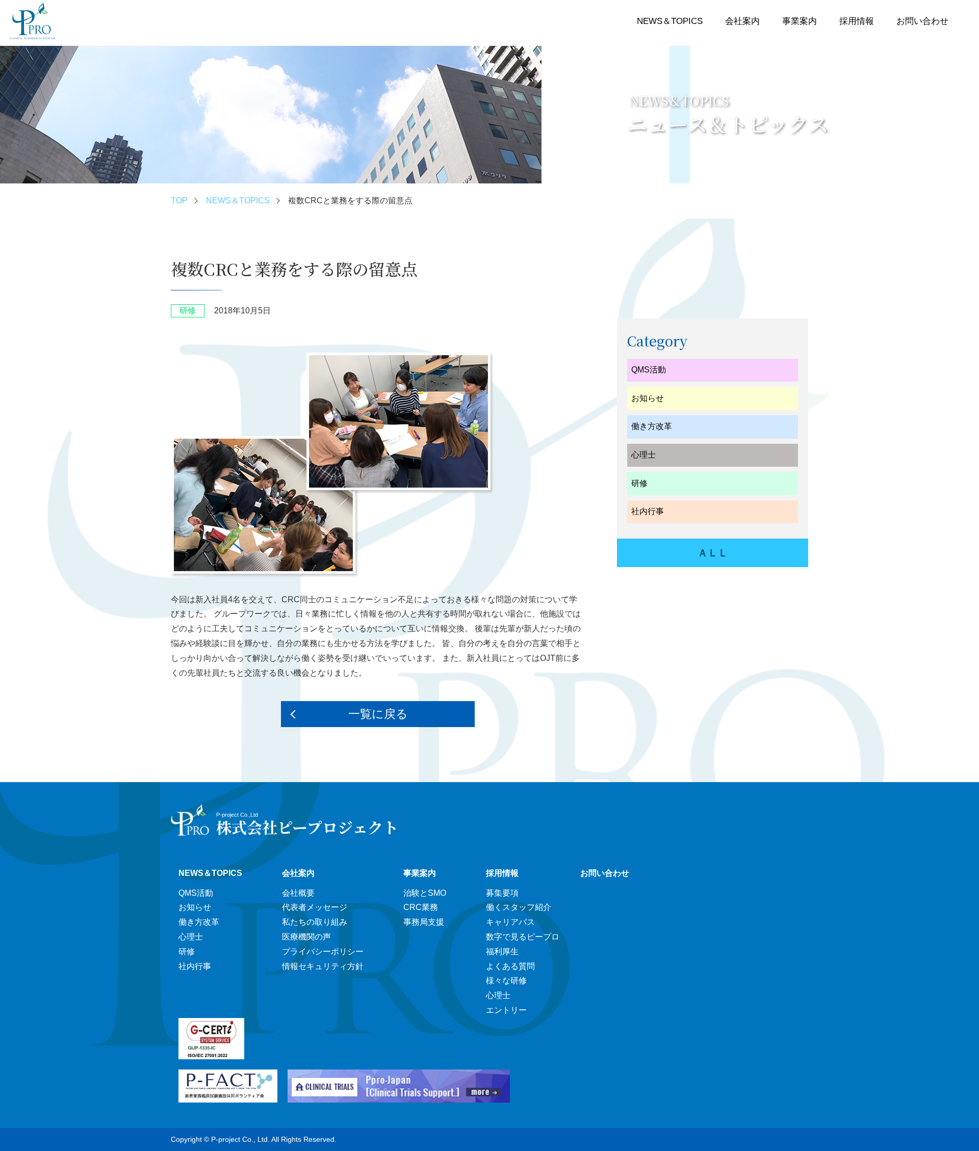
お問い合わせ (922, 21)
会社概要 (298, 893)
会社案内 (742, 21)
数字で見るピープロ (522, 936)
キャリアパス (510, 922)
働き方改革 (651, 426)
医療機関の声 (306, 936)
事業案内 (799, 21)
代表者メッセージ (314, 907)
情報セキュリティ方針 (323, 966)
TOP (179, 200)
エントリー (506, 1010)
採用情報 (856, 21)
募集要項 (502, 893)
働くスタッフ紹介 (518, 907)
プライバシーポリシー (323, 951)
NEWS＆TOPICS (670, 21)
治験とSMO (424, 893)
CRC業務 (420, 907)
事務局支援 (423, 922)
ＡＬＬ (713, 552)
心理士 (643, 454)
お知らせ (647, 398)
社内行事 (647, 511)
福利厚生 (502, 951)
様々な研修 (506, 980)
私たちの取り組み (314, 922)
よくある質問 (510, 966)
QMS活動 (648, 369)
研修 (639, 483)
